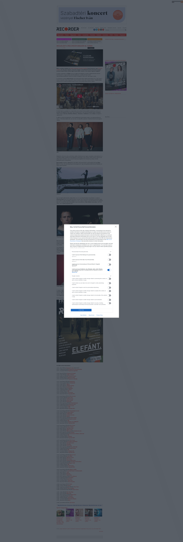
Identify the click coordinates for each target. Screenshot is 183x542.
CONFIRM (81, 310)
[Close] (116, 227)
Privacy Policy (100, 315)
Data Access (91, 315)
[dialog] (91, 271)
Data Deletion (83, 315)
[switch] (109, 255)
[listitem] (91, 251)
